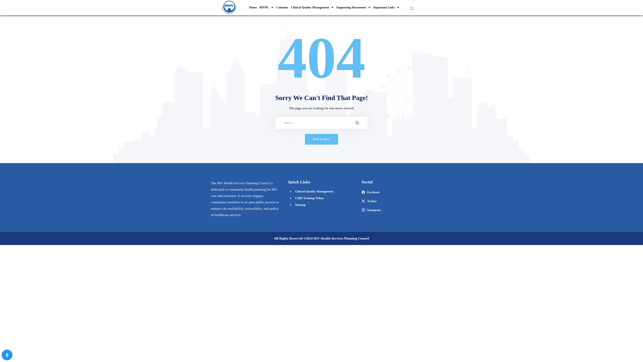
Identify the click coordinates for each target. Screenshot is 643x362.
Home (253, 7)
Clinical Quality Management (310, 7)
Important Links (384, 7)
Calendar (282, 7)
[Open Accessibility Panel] (7, 355)
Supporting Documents (351, 7)
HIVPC (264, 7)
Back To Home (321, 139)
